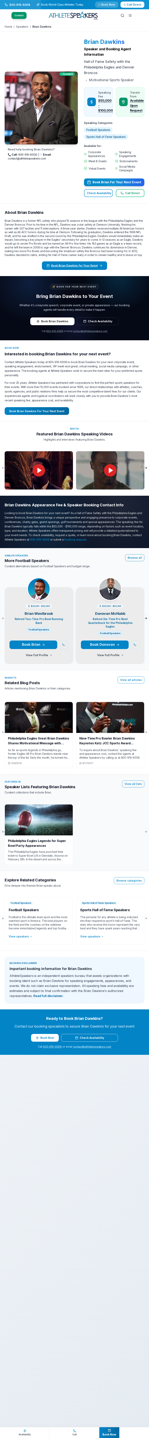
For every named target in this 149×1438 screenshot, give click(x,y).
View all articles (131, 679)
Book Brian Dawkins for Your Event (74, 265)
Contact (19, 15)
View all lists (133, 784)
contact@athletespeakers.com (90, 331)
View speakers (19, 936)
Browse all (135, 557)
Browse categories (129, 880)
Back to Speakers (20, 6)
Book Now (136, 6)
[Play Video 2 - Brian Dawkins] (110, 470)
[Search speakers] (122, 15)
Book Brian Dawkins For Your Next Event (36, 411)
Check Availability (110, 6)
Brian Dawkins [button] (104, 41)
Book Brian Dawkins (54, 321)
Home (8, 26)
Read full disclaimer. (48, 996)
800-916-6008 (54, 331)
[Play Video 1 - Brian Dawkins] (39, 470)
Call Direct (132, 193)
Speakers (22, 26)
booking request (75, 539)
